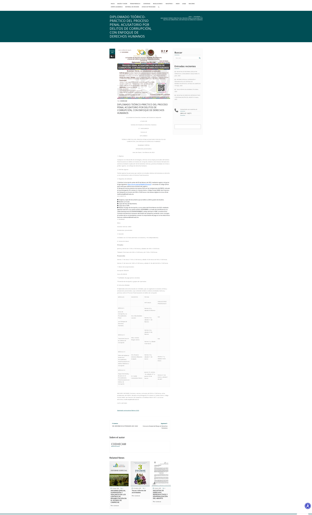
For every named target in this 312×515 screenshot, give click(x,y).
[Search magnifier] (200, 58)
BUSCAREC (192, 3)
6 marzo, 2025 (157, 488)
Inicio (190, 16)
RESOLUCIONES (157, 3)
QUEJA (184, 3)
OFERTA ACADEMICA (117, 7)
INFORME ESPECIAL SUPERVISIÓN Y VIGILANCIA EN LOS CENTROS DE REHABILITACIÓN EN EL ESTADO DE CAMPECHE (119, 496)
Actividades (197, 16)
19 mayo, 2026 (115, 488)
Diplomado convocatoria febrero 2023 (128, 410)
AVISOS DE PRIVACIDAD (148, 7)
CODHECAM (123, 101)
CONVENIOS (146, 3)
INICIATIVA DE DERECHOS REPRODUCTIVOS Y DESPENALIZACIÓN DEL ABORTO (160, 494)
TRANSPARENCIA (135, 3)
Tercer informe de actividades (139, 491)
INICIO (113, 3)
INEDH (178, 3)
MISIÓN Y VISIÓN (122, 3)
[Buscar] (158, 7)
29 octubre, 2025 (137, 488)
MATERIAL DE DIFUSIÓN (132, 7)
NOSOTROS (169, 3)
